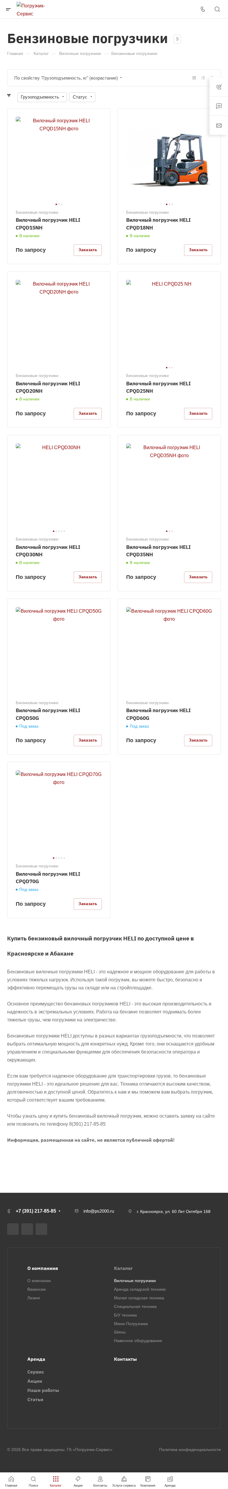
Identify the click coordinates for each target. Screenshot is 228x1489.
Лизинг (33, 1297)
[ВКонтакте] (13, 1229)
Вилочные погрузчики (135, 1280)
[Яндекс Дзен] (41, 1229)
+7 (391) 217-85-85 (36, 1211)
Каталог (123, 1268)
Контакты (125, 1359)
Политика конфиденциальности (190, 1449)
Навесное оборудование (138, 1340)
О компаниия (42, 1268)
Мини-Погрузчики (131, 1323)
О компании (39, 1280)
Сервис (35, 1372)
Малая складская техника (139, 1297)
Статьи (35, 1399)
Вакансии (36, 1289)
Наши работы (43, 1390)
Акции (34, 1381)
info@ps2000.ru (98, 1211)
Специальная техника (135, 1306)
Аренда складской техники (140, 1289)
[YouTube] (27, 1229)
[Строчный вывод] (203, 78)
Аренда (36, 1359)
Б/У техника (125, 1315)
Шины (120, 1332)
